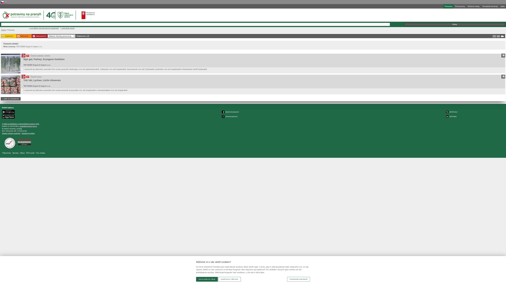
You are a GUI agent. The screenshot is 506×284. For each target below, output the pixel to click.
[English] (6, 2)
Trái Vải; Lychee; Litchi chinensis (42, 80)
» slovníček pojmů (67, 28)
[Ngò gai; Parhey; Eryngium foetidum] (11, 63)
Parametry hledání (10, 44)
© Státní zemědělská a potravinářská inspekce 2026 (20, 124)
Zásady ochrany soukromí (11, 133)
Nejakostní (9, 36)
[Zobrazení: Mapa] (502, 36)
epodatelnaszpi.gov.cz (28, 126)
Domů (3, 30)
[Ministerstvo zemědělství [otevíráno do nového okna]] (88, 15)
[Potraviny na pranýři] (21, 14)
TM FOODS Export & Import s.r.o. (37, 65)
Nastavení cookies (28, 133)
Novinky (15, 153)
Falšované (24, 36)
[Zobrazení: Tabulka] (498, 36)
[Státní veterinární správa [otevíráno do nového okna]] (66, 15)
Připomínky (6, 153)
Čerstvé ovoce (36, 77)
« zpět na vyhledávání (10, 99)
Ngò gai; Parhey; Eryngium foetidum (44, 59)
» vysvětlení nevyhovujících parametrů (44, 28)
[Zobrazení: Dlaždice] (494, 36)
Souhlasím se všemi (207, 279)
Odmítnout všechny (229, 279)
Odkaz (22, 153)
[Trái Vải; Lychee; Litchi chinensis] (11, 84)
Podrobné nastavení (298, 279)
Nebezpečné (41, 36)
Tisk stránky (40, 153)
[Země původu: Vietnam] (27, 57)
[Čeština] (2, 2)
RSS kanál (30, 153)
